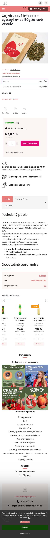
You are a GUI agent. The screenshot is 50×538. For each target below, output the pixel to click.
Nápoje (42, 276)
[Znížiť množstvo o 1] (6, 143)
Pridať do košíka (30, 143)
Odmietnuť (25, 533)
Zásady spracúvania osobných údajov (25, 432)
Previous (4, 300)
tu (29, 518)
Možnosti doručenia (17, 128)
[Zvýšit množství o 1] (6, 339)
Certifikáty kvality (25, 424)
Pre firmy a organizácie (25, 446)
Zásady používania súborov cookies (25, 450)
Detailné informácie (10, 99)
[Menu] (3, 8)
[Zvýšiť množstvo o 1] (17, 143)
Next (47, 300)
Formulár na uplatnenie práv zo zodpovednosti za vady (25, 454)
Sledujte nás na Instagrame (25, 362)
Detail (20, 344)
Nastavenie (25, 522)
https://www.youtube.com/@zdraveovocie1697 (28, 475)
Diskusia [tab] (8, 205)
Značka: (11, 73)
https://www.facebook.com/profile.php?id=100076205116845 (19, 475)
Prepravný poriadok (25, 439)
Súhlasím (25, 527)
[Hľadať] (46, 3)
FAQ (25, 421)
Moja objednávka (25, 459)
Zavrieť (40, 117)
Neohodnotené (15, 70)
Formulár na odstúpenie (25, 442)
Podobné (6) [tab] (22, 199)
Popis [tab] (7, 199)
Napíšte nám (25, 428)
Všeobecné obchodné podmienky (25, 435)
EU (45, 285)
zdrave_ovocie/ (24, 475)
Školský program (25, 417)
